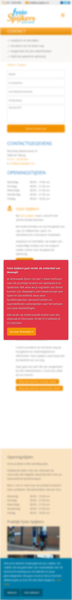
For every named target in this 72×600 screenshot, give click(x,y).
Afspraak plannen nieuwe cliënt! (37, 381)
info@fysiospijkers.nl (22, 163)
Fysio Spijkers (27, 215)
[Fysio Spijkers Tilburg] (21, 15)
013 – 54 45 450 (19, 159)
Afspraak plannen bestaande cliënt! (39, 388)
